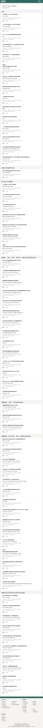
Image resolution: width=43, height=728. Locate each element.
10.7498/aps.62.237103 (16, 462)
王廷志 (3, 172)
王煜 (20, 292)
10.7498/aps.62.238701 (16, 659)
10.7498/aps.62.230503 (16, 100)
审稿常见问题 (25, 703)
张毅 (3, 373)
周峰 (12, 148)
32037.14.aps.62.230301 (9, 39)
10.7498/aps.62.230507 (16, 140)
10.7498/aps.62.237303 (16, 503)
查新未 (6, 46)
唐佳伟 (5, 511)
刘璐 (11, 647)
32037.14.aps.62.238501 (9, 650)
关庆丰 (20, 427)
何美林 (3, 647)
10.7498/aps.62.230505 (16, 120)
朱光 (10, 148)
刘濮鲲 (18, 617)
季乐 (3, 427)
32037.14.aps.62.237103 (9, 464)
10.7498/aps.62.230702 (16, 160)
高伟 (9, 553)
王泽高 (10, 573)
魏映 (15, 553)
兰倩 (11, 46)
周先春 (6, 26)
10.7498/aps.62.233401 (16, 228)
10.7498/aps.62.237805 (16, 575)
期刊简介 (34, 710)
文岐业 (6, 531)
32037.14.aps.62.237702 (9, 524)
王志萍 (3, 196)
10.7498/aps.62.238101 (16, 599)
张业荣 (5, 627)
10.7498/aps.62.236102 (16, 418)
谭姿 (3, 501)
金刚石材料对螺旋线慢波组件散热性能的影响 (10, 351)
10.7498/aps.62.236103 (16, 428)
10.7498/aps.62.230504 (16, 110)
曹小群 (3, 118)
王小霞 (6, 352)
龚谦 (9, 471)
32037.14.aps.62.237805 (9, 576)
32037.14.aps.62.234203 (9, 285)
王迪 (8, 541)
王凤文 (27, 583)
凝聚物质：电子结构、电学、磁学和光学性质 (15, 436)
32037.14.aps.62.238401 (9, 620)
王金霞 (3, 226)
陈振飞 (11, 607)
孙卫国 (8, 206)
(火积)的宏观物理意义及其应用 (8, 341)
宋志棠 (11, 471)
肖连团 (14, 236)
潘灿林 (8, 627)
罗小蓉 (6, 481)
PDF (7, 41)
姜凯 (6, 393)
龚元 (12, 573)
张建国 (8, 262)
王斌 (3, 128)
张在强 (15, 427)
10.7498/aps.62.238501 (16, 649)
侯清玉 (3, 440)
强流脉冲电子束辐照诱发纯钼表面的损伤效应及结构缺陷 (12, 425)
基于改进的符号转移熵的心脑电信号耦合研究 (10, 656)
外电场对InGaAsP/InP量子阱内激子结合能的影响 (11, 469)
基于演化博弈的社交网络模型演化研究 (9, 686)
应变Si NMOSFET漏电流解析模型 (8, 459)
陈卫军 (9, 302)
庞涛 (10, 292)
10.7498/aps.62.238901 (16, 679)
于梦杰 (6, 322)
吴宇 (8, 573)
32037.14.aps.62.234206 (9, 315)
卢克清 (6, 302)
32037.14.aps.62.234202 (9, 275)
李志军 (9, 88)
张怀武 (18, 531)
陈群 (5, 342)
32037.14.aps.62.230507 (9, 141)
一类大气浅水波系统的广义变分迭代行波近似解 (11, 24)
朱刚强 (20, 553)
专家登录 (24, 704)
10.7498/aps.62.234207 (16, 324)
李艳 (10, 427)
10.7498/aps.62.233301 (16, 208)
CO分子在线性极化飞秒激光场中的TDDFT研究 (11, 194)
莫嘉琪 (9, 26)
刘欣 (12, 312)
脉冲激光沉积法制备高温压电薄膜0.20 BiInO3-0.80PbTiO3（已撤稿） (15, 509)
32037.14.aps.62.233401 (9, 229)
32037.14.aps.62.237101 (9, 443)
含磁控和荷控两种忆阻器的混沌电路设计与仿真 (11, 86)
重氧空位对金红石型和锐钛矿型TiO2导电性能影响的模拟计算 (13, 439)
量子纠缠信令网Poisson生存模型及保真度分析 (11, 54)
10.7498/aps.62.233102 (16, 198)
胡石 (10, 206)
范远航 (11, 481)
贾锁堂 (16, 236)
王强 (3, 312)
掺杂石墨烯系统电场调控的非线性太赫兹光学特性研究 (12, 561)
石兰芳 (3, 26)
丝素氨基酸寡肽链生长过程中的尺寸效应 (10, 405)
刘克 (8, 312)
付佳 (3, 206)
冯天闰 (3, 302)
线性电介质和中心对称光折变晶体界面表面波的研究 (12, 300)
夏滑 (8, 292)
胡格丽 (6, 148)
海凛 (3, 627)
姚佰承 (5, 573)
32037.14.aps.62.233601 (9, 239)
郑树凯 (12, 186)
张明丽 (7, 657)
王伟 (3, 511)
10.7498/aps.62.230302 (16, 48)
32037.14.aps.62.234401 (9, 345)
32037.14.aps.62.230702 (9, 161)
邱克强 (8, 272)
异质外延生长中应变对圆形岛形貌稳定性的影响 (11, 605)
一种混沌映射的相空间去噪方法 (8, 96)
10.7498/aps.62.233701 (16, 250)
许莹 (9, 148)
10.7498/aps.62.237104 (16, 472)
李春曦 (3, 393)
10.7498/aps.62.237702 (16, 523)
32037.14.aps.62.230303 (9, 59)
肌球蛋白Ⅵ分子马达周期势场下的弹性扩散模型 (11, 76)
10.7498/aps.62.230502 (16, 90)
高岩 (3, 236)
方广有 (11, 262)
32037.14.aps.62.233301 (9, 209)
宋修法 (14, 322)
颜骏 (3, 36)
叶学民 (8, 393)
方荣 (17, 352)
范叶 (15, 481)
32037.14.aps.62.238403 (9, 640)
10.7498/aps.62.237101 (16, 442)
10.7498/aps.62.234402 (16, 354)
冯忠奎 (3, 148)
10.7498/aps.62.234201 (16, 263)
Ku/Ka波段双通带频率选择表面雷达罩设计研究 (11, 489)
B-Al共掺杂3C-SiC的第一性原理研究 (9, 184)
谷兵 (12, 352)
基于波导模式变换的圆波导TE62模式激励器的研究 (11, 635)
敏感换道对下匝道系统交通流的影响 (9, 676)
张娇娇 (8, 597)
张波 (8, 138)
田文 (6, 417)
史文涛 (14, 332)
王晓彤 (12, 427)
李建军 (20, 312)
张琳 (5, 56)
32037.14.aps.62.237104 (9, 474)
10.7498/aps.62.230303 (16, 58)
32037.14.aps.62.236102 (9, 420)
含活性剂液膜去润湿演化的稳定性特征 (9, 391)
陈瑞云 (5, 236)
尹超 (9, 481)
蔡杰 (8, 427)
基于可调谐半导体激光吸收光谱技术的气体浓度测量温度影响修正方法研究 (16, 290)
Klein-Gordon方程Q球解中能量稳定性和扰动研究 (11, 34)
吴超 (5, 128)
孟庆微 (9, 332)
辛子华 (5, 597)
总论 (2, 11)
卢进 (9, 158)
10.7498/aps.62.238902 (16, 689)
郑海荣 (6, 553)
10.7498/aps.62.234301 (16, 334)
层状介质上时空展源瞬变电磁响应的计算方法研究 (11, 260)
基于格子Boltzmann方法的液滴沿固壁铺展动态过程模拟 (13, 381)
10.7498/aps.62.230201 (16, 17)
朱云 (6, 196)
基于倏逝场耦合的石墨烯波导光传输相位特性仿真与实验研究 (13, 571)
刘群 (3, 688)
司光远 (30, 583)
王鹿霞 (5, 501)
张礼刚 (14, 78)
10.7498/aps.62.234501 (16, 364)
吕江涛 (3, 583)
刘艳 (17, 583)
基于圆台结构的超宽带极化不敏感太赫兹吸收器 (11, 529)
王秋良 (18, 148)
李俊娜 (13, 553)
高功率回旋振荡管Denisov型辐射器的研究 (10, 615)
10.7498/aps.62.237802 (16, 543)
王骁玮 (3, 481)
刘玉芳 (14, 216)
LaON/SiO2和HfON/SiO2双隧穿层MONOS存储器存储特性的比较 (14, 645)
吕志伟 (6, 282)
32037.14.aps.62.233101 (9, 189)
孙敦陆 (13, 541)
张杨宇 (14, 583)
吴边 (6, 292)
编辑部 (3, 719)
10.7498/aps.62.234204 (16, 294)
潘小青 (8, 248)
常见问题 (13, 703)
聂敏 (3, 56)
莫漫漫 (3, 531)
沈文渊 (5, 617)
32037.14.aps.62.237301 (9, 484)
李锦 (5, 657)
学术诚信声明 (35, 711)
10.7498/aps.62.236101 (16, 408)
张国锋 (11, 236)
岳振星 (9, 521)
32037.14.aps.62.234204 (9, 295)
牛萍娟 (14, 302)
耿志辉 (8, 617)
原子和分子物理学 (7, 182)
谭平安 (3, 138)
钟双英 (3, 68)
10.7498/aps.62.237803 (16, 555)
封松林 (16, 471)
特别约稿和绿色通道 (15, 704)
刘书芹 (12, 302)
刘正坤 (11, 272)
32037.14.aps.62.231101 (9, 175)
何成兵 (3, 332)
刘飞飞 (9, 322)
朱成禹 (14, 282)
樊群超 (5, 206)
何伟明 (20, 282)
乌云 (6, 440)
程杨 (3, 573)
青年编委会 (4, 717)
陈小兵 (11, 511)
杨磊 (6, 138)
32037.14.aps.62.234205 (9, 305)
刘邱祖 (3, 383)
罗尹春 (20, 481)
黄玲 (6, 262)
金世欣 (5, 373)
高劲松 (6, 491)
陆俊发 (3, 248)
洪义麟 (14, 272)
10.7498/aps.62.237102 (16, 452)
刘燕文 (3, 352)
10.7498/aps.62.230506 (16, 130)
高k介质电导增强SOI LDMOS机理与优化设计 (10, 479)
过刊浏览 (24, 710)
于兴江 (3, 16)
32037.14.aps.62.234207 (9, 325)
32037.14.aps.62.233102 (9, 199)
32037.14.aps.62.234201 (9, 265)
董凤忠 (18, 292)
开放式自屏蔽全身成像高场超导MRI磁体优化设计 (11, 146)
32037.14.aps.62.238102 (9, 610)
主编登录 (34, 703)
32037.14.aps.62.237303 (9, 504)
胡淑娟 (8, 68)
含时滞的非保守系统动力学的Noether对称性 (10, 371)
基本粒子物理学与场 (7, 168)
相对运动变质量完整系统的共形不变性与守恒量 (11, 170)
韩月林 (9, 172)
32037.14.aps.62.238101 (9, 600)
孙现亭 (6, 172)
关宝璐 (5, 312)
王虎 (3, 617)
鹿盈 (10, 553)
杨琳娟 (12, 583)
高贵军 (12, 383)
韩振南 (9, 383)
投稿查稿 (3, 703)
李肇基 (25, 481)
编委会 (3, 716)
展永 (9, 78)
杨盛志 (5, 427)
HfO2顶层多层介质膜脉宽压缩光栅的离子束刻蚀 (11, 270)
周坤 (13, 481)
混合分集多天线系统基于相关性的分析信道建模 (11, 625)
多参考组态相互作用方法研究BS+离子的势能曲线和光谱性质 (13, 214)
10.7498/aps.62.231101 (16, 174)
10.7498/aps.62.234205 (16, 304)
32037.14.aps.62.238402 (9, 630)
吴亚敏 (10, 196)
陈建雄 (9, 647)
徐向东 (3, 272)
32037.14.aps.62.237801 (9, 534)
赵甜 (3, 342)
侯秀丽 (18, 427)
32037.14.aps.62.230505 (9, 121)
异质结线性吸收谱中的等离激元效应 (9, 499)
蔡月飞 (3, 282)
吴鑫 (8, 196)
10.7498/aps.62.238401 (16, 619)
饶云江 (15, 573)
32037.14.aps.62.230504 (9, 111)
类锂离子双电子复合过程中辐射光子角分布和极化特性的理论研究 (14, 224)
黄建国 (6, 332)
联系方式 (3, 720)
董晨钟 (14, 226)
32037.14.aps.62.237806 (9, 586)
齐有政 (3, 262)
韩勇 (10, 352)
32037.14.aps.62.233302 (9, 219)
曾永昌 (3, 417)
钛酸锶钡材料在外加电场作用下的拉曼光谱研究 (11, 519)
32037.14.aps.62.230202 (9, 29)
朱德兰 (7, 128)
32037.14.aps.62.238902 (9, 691)
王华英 (3, 322)
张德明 (5, 541)
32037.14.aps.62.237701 (9, 514)
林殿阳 (17, 282)
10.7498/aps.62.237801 (16, 533)
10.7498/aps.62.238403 (16, 639)
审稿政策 (24, 701)
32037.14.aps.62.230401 (9, 71)
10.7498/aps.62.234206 (16, 314)
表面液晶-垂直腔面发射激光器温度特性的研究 (11, 310)
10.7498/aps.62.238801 (16, 669)
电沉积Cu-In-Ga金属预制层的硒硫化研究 (10, 666)
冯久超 (6, 98)
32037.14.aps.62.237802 (9, 544)
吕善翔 (3, 98)
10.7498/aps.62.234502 (16, 374)
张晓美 (8, 216)
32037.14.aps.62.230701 (9, 151)
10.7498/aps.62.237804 (16, 565)
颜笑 (3, 597)
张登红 (9, 226)
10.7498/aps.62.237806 (16, 585)
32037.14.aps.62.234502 (9, 376)
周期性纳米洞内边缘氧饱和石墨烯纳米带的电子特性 (12, 415)
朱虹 (9, 352)
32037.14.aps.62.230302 (9, 49)
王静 (3, 607)
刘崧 (6, 68)
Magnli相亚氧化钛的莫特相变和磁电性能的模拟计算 (12, 449)
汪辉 (13, 471)
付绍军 (16, 272)
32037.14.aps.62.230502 (9, 91)
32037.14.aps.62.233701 (9, 251)
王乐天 (8, 511)
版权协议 (3, 704)
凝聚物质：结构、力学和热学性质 (12, 402)
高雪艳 (3, 216)
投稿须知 (3, 701)
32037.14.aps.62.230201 (9, 19)
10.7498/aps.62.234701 (16, 384)
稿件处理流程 (14, 701)
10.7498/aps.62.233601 (16, 238)
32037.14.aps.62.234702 (9, 396)
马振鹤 (25, 583)
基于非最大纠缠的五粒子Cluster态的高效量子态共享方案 (13, 44)
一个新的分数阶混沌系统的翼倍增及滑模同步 (10, 126)
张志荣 (3, 292)
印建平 (11, 248)
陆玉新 (15, 352)
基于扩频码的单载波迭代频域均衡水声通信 (10, 330)
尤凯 (6, 216)
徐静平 (6, 647)
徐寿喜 (11, 617)
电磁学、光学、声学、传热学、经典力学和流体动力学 (18, 257)
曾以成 (6, 88)
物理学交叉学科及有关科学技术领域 (13, 593)
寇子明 (6, 383)
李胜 (13, 531)
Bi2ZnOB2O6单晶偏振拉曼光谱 (8, 539)
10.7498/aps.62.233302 (16, 218)
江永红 (13, 206)
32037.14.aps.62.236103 (9, 430)
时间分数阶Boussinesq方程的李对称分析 (10, 14)
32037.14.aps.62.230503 (9, 101)
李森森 (9, 282)
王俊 (10, 657)
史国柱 (10, 312)
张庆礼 (10, 541)
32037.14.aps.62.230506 (9, 131)
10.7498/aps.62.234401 (16, 344)
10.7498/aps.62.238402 (16, 629)
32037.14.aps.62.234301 (9, 335)
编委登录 (34, 701)
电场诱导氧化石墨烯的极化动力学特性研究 (10, 234)
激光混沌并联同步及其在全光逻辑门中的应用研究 (11, 106)
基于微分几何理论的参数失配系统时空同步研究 (11, 136)
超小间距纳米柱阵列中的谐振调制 (8, 581)
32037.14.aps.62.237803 (9, 556)
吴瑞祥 (8, 236)
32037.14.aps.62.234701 (9, 386)
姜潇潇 (22, 583)
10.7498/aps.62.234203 (16, 284)
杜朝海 (16, 617)
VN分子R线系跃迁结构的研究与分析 (9, 204)
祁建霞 (9, 46)
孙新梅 (3, 46)
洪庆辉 (3, 88)
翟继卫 (6, 521)
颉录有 (12, 226)
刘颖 (6, 272)
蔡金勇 (18, 481)
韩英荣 (6, 78)
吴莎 (3, 657)
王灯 (17, 553)
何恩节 (3, 553)
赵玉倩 (6, 583)
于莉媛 (17, 302)
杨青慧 (11, 531)
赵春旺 (8, 440)
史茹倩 (6, 186)
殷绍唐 (16, 541)
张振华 (8, 417)
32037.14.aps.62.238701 (9, 660)
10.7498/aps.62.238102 (16, 609)
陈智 (9, 531)
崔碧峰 (15, 312)
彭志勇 (3, 158)
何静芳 (9, 186)
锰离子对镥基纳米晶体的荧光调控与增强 (10, 551)
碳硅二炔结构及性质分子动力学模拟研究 (10, 595)
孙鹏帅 (15, 292)
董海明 (3, 563)
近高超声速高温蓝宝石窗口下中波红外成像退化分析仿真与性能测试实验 (15, 157)
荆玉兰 (16, 531)
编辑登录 (34, 704)
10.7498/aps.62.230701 (16, 150)
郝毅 (7, 607)
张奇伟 (3, 521)
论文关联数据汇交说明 (6, 707)
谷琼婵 (19, 583)
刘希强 (6, 16)
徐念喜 (9, 491)
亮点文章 (24, 711)
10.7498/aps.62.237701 (16, 513)
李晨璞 (3, 78)
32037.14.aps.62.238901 (9, 681)
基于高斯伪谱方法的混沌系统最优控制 (9, 116)
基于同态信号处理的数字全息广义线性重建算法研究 (12, 320)
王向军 (6, 158)
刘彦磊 (11, 216)
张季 (3, 541)
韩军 (17, 312)
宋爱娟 (9, 583)
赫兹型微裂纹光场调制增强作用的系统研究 (10, 280)
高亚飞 (17, 322)
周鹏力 (3, 186)
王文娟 (3, 471)
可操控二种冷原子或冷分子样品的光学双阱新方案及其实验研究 (14, 246)
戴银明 (15, 148)
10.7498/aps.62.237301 (16, 482)
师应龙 (6, 226)
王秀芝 (3, 491)
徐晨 (22, 312)
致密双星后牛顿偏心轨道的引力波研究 (9, 66)
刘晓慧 (7, 56)
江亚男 (12, 322)
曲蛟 (16, 78)
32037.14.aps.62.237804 (9, 566)
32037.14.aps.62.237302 (9, 494)
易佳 (5, 688)
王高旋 (12, 292)
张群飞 (12, 332)
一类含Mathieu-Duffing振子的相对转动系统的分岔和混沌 (13, 361)
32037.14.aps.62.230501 (9, 81)
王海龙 (6, 471)
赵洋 (9, 607)
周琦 (6, 248)
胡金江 (11, 78)
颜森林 (3, 108)
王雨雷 (12, 282)
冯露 (5, 607)
